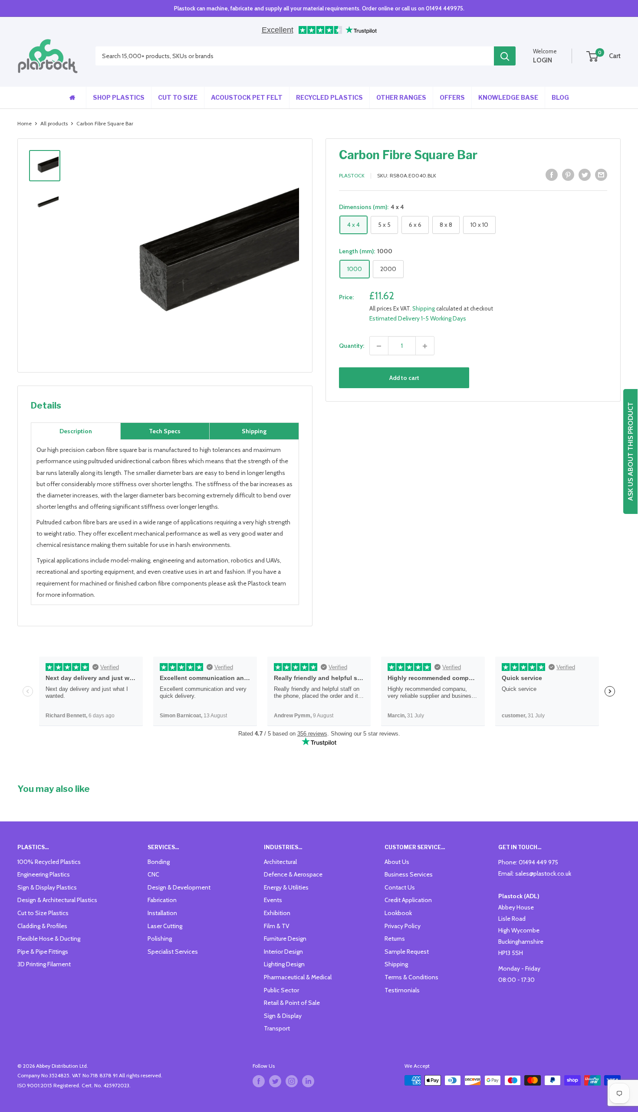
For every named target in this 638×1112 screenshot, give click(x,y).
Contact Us (400, 887)
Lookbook (398, 913)
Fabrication (162, 900)
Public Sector (281, 990)
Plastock (352, 176)
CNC (153, 874)
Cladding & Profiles (42, 926)
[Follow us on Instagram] (292, 1081)
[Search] (505, 56)
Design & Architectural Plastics (57, 900)
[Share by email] (601, 175)
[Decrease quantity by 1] (379, 346)
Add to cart (404, 378)
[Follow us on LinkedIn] (308, 1081)
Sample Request (407, 951)
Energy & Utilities (286, 887)
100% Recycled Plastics (49, 862)
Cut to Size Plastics (43, 913)
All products (54, 123)
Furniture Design (285, 938)
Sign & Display (283, 1016)
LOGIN (542, 60)
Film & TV (276, 926)
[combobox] (294, 56)
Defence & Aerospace (293, 874)
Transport (277, 1028)
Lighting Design (284, 964)
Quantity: (351, 346)
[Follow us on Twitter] (275, 1081)
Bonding (159, 862)
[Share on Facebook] (552, 175)
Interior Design (283, 951)
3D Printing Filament (44, 964)
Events (273, 900)
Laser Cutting (165, 926)
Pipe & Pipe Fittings (42, 951)
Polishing (160, 938)
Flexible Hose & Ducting (48, 938)
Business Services (409, 874)
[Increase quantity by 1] (425, 346)
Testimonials (402, 990)
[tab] (76, 431)
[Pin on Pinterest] (568, 175)
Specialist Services (173, 951)
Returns (395, 938)
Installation (162, 913)
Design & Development (179, 887)
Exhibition (277, 913)
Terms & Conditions (411, 977)
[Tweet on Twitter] (585, 175)
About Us (397, 862)
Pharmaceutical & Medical (298, 977)
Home (24, 123)
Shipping (423, 308)
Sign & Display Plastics (47, 887)
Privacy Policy (403, 926)
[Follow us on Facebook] (259, 1081)
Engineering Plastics (43, 874)
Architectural (280, 862)
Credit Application (408, 900)
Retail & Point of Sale (292, 1003)
